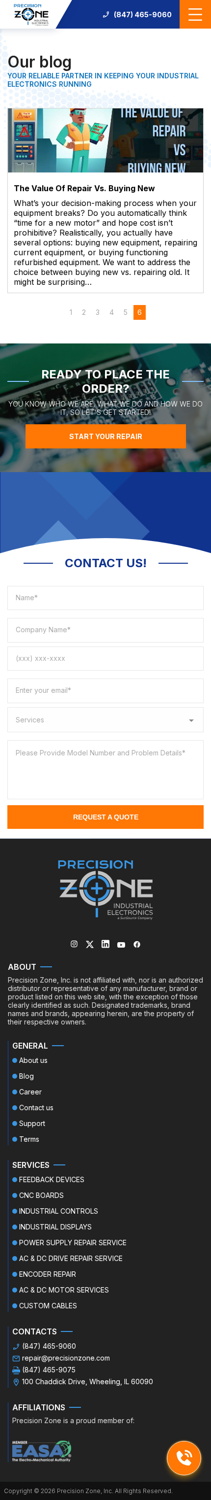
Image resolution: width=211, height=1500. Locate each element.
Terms (29, 1139)
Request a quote (105, 817)
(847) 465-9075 (49, 1369)
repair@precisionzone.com (66, 1358)
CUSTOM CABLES (48, 1305)
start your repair (105, 436)
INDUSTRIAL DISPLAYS (55, 1227)
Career (30, 1092)
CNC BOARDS (41, 1195)
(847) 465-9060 (143, 14)
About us (33, 1060)
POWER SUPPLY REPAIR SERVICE (73, 1242)
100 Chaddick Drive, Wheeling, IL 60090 (87, 1381)
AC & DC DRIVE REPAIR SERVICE (71, 1258)
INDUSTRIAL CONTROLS (58, 1211)
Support (32, 1123)
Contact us (36, 1107)
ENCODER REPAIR (47, 1274)
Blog (26, 1076)
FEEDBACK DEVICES (51, 1179)
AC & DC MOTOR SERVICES (64, 1290)
